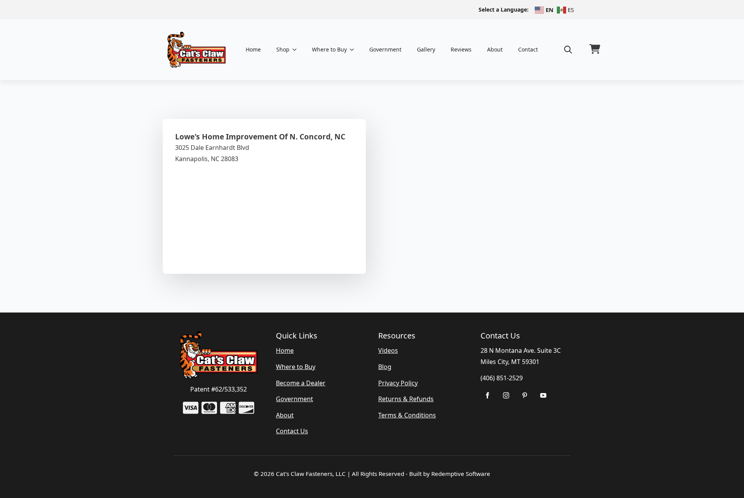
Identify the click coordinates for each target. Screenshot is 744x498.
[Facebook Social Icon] (487, 395)
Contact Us (292, 431)
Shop (282, 49)
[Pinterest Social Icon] (525, 395)
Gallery (426, 49)
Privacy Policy (398, 383)
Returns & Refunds (406, 399)
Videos (388, 350)
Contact (528, 49)
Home (253, 49)
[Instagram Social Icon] (506, 395)
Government (385, 49)
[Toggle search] (568, 49)
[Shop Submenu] (296, 49)
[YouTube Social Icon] (543, 395)
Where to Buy (329, 49)
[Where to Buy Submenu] (354, 49)
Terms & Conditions (407, 415)
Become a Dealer (301, 383)
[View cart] (594, 49)
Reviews (461, 49)
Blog (384, 366)
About (495, 49)
